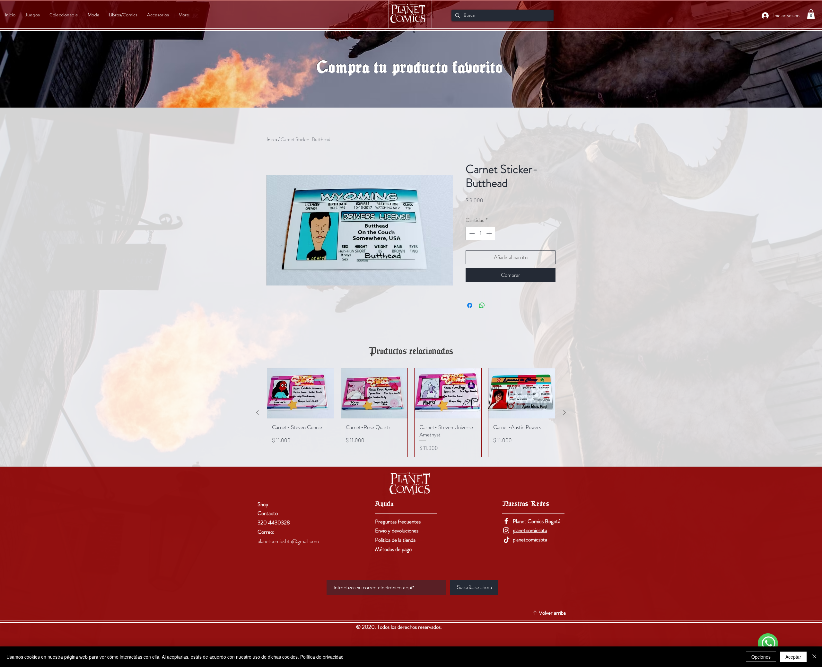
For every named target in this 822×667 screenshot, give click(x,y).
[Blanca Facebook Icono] (506, 521)
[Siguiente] (564, 413)
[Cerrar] (814, 657)
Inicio (272, 139)
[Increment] (489, 233)
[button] (811, 14)
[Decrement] (471, 233)
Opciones (761, 657)
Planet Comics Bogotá (536, 521)
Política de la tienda (395, 540)
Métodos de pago (393, 549)
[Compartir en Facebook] (470, 305)
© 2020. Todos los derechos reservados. (399, 627)
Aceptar (793, 657)
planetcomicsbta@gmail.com (288, 541)
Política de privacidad (322, 657)
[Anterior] (257, 413)
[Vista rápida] (300, 393)
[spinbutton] (480, 233)
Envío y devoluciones (396, 530)
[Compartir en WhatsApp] (482, 305)
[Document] (768, 643)
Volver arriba (552, 613)
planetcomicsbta (530, 530)
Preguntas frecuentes (398, 521)
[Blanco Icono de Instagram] (506, 530)
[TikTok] (506, 540)
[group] (411, 413)
